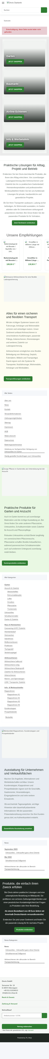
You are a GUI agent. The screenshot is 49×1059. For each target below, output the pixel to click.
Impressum (9, 437)
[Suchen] (44, 10)
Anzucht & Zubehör (12, 601)
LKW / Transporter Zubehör (15, 695)
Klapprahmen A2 (14, 711)
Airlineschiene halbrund (14, 675)
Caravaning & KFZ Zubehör (15, 642)
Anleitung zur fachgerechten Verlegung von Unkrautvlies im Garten (22, 460)
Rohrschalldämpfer (15, 608)
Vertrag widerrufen (24, 1043)
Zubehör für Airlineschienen (16, 685)
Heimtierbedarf (11, 645)
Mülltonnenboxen (12, 655)
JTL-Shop (28, 1054)
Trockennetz (12, 622)
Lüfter (9, 612)
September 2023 (11, 866)
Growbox (10, 615)
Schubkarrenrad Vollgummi (16, 877)
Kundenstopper (11, 722)
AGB (6, 441)
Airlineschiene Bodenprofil (15, 682)
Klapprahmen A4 (14, 718)
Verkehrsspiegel (11, 666)
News (7, 415)
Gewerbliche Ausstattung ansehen (18, 845)
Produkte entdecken (24, 946)
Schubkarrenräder (12, 629)
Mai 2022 (8, 874)
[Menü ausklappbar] (3, 1)
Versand (31, 1047)
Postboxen (9, 659)
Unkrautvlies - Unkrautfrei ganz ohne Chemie (23, 869)
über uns (8, 410)
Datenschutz (10, 450)
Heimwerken (10, 648)
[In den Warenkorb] (44, 1032)
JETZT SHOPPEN (14, 61)
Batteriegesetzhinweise (14, 455)
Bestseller (9, 730)
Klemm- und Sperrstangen (15, 692)
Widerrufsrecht (11, 446)
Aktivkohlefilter (13, 605)
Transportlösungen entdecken (18, 389)
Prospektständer (11, 725)
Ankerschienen (10, 689)
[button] (38, 2)
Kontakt (8, 419)
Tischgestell (9, 662)
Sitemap (8, 433)
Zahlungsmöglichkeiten (14, 428)
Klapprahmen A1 (14, 708)
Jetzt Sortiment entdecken (24, 229)
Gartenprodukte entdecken (15, 576)
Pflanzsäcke (12, 619)
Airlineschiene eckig (12, 678)
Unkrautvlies (10, 626)
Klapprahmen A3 (14, 715)
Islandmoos (9, 652)
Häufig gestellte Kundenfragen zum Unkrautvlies (24, 466)
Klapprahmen (10, 704)
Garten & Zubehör (12, 633)
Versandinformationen (13, 424)
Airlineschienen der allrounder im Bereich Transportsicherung (21, 884)
